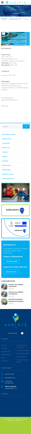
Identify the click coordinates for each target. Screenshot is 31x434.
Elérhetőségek (6, 170)
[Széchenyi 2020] (15, 210)
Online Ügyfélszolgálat (22, 353)
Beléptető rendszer (8, 174)
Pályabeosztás (6, 165)
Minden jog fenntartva (21, 419)
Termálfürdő (6, 143)
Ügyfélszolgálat (5, 354)
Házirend (5, 152)
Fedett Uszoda (6, 139)
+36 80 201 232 (11, 272)
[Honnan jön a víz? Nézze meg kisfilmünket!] (15, 192)
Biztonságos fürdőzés (9, 134)
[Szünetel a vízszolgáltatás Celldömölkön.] (4, 287)
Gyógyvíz (4, 156)
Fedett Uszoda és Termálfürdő (18, 19)
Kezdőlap (4, 19)
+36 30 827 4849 (11, 261)
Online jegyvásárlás (8, 178)
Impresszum (5, 361)
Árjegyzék (5, 161)
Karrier (3, 358)
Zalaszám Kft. (19, 420)
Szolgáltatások (5, 351)
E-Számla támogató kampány (22, 361)
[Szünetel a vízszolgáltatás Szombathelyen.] (4, 294)
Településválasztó (21, 356)
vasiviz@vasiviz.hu (10, 378)
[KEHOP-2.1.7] (15, 228)
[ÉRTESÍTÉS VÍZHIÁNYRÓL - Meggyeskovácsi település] (4, 302)
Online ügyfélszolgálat (22, 350)
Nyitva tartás (6, 147)
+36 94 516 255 (9, 374)
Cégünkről (4, 348)
